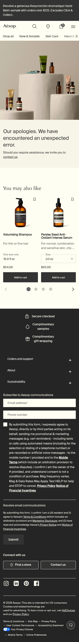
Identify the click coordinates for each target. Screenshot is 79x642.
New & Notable (29, 36)
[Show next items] (77, 36)
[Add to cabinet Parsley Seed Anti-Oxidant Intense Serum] (72, 199)
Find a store (23, 565)
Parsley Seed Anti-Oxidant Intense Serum (56, 236)
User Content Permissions (20, 625)
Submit (13, 539)
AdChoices (68, 610)
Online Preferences (36, 634)
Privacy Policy (46, 486)
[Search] (34, 26)
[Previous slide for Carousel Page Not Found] (5, 289)
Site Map (33, 621)
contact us (10, 157)
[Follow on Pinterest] (26, 583)
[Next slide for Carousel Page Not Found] (73, 289)
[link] (62, 26)
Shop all (8, 36)
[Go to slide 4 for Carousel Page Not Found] (50, 289)
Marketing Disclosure (44, 520)
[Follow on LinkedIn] (16, 583)
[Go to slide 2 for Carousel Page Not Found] (36, 289)
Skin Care (52, 36)
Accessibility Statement (51, 625)
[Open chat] (71, 625)
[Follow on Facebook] (36, 583)
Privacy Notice (47, 524)
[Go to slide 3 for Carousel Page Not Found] (43, 289)
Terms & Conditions (34, 516)
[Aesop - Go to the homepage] (9, 26)
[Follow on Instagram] (6, 583)
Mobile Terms (15, 634)
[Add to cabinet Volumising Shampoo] (34, 199)
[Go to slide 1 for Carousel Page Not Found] (28, 289)
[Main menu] (73, 26)
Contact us (58, 565)
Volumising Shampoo (17, 234)
